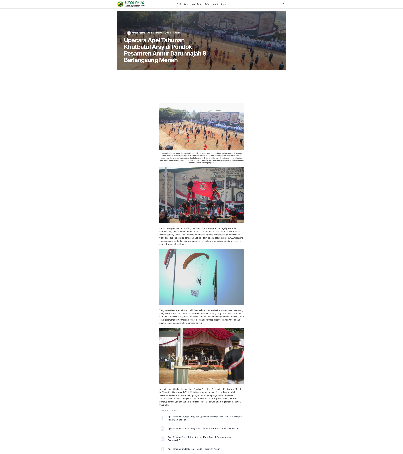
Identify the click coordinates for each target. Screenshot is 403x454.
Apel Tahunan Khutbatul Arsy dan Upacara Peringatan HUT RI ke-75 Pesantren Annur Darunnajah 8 (205, 418)
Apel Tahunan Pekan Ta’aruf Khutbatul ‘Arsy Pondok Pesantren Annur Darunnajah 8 (200, 438)
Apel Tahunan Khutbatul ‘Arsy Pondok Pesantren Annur (193, 449)
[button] (284, 4)
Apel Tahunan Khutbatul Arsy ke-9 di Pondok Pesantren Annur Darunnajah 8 (203, 428)
